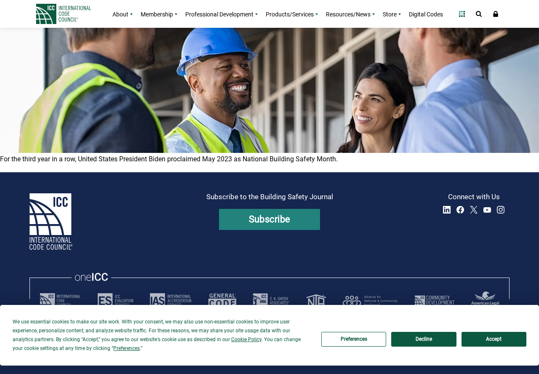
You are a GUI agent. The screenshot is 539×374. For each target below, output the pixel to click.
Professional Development (219, 14)
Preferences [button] (126, 348)
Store (390, 14)
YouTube (487, 210)
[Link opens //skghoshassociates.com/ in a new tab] (271, 300)
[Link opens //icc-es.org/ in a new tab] (115, 300)
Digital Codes (426, 14)
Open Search (478, 14)
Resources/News (348, 14)
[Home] (68, 14)
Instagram (501, 210)
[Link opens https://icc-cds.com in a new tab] (434, 300)
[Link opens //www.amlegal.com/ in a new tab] (485, 300)
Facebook (460, 210)
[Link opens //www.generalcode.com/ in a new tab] (222, 300)
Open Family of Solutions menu (462, 14)
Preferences (354, 339)
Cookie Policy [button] (246, 339)
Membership (157, 14)
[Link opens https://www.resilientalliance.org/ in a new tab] (370, 300)
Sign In (495, 14)
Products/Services (290, 14)
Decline (424, 339)
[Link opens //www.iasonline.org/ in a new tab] (170, 300)
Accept (494, 339)
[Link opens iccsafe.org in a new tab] (60, 300)
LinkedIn (447, 210)
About (120, 14)
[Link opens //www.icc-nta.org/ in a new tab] (316, 300)
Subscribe (270, 219)
